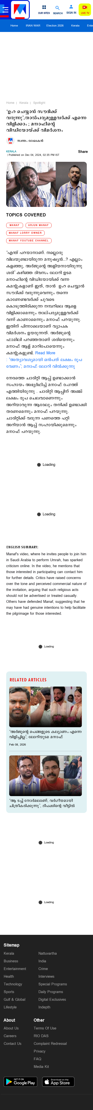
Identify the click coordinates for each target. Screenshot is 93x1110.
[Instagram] (46, 1102)
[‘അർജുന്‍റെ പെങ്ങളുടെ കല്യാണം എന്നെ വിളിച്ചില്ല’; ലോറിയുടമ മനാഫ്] (45, 707)
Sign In (71, 13)
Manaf (15, 225)
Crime (43, 968)
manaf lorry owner (25, 233)
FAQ (37, 1059)
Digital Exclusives (52, 999)
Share (83, 152)
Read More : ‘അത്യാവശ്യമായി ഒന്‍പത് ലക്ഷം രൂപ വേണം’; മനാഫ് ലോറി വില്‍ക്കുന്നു (44, 359)
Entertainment (15, 968)
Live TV (85, 13)
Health (9, 976)
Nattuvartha (47, 953)
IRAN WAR (33, 26)
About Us (11, 1028)
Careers (10, 1036)
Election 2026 (54, 26)
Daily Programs (50, 992)
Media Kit (41, 1066)
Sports (9, 992)
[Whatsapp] (23, 1102)
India (42, 961)
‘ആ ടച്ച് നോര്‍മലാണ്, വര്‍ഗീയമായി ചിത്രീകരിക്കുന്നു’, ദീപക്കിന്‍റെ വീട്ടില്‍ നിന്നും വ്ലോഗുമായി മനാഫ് (42, 806)
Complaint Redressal (50, 1043)
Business (11, 961)
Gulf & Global (14, 999)
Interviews (46, 976)
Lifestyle (10, 1007)
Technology (13, 984)
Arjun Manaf (38, 225)
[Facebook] (58, 1102)
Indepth (44, 1007)
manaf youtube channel (29, 240)
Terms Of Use (45, 1028)
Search (58, 13)
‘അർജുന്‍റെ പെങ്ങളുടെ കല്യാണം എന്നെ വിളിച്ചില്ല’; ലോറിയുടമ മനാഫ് (45, 734)
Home (14, 26)
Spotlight (39, 103)
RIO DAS (41, 1036)
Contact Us (12, 1043)
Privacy (39, 1051)
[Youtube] (70, 1102)
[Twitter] (35, 1102)
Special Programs (52, 984)
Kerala (75, 26)
